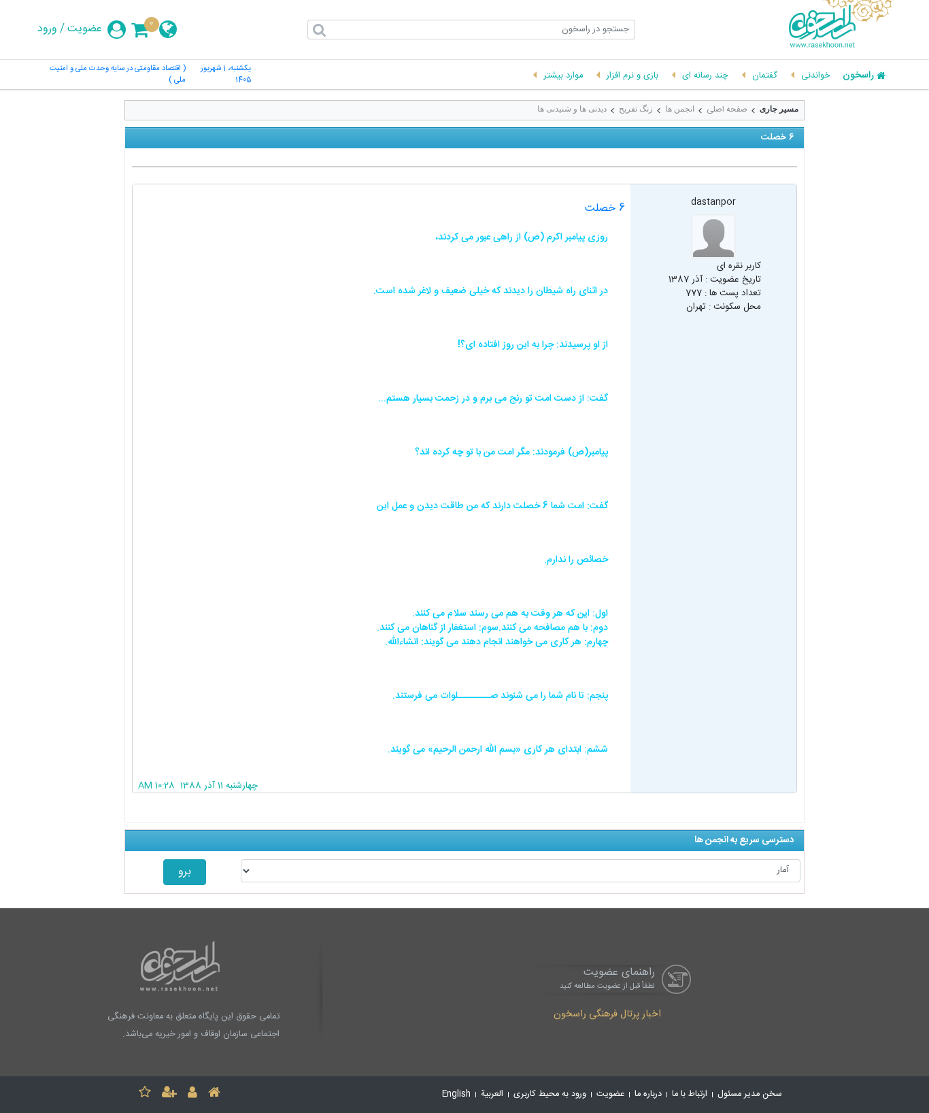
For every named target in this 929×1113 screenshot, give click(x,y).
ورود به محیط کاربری (549, 1094)
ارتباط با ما (689, 1094)
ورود (47, 29)
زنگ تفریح (636, 109)
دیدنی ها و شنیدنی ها (572, 109)
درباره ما (648, 1094)
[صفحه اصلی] (214, 1094)
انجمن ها (679, 109)
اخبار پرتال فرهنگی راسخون (607, 1015)
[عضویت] (169, 1094)
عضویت (84, 29)
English (456, 1094)
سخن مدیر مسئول (749, 1094)
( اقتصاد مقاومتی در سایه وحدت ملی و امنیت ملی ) (118, 74)
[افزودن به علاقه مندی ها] (144, 1094)
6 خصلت (605, 208)
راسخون (858, 76)
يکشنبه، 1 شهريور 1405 (226, 74)
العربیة (492, 1094)
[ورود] (192, 1094)
